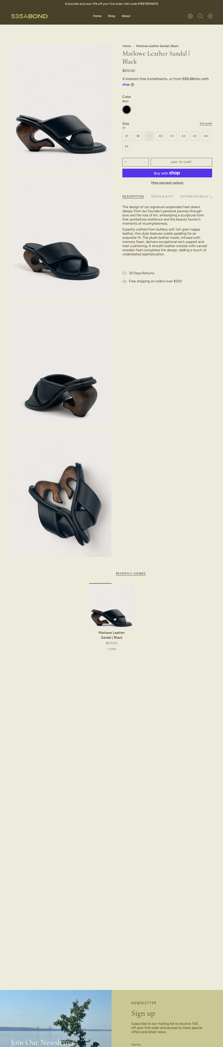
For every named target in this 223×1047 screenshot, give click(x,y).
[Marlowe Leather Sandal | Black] (111, 605)
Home (126, 46)
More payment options (167, 183)
